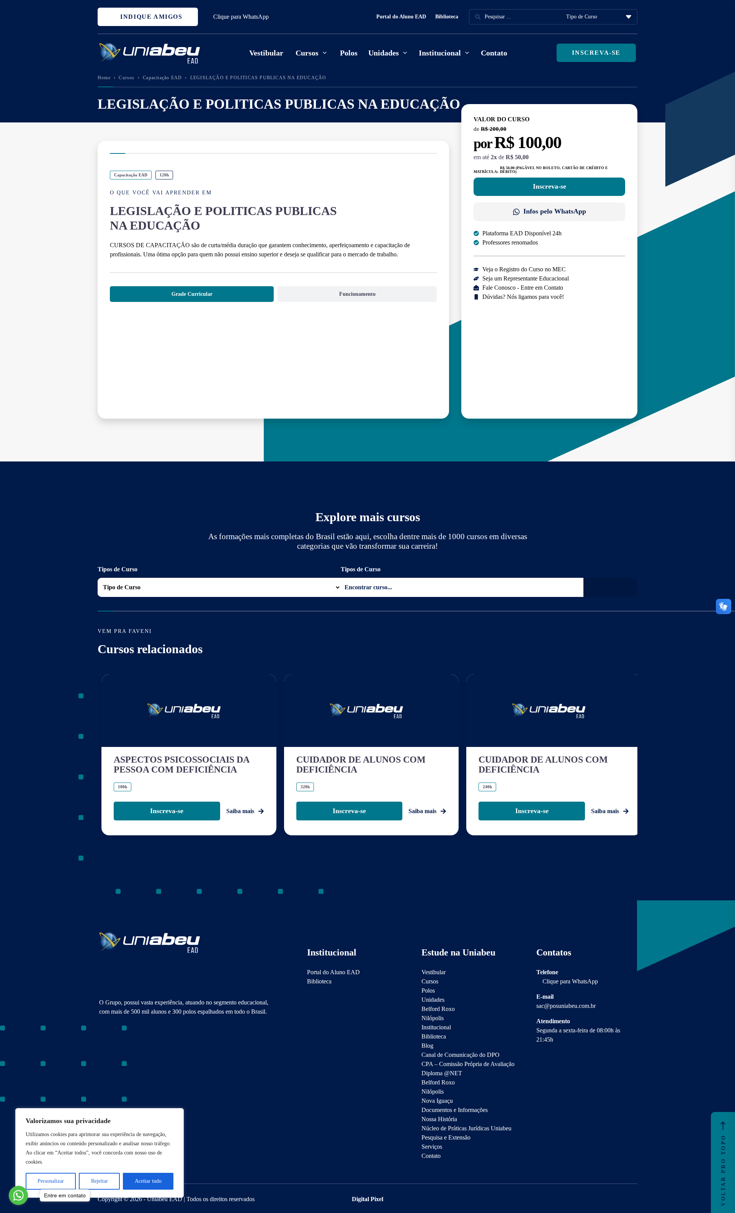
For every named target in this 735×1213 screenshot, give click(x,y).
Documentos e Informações (454, 1110)
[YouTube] (129, 1066)
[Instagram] (102, 1066)
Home (104, 77)
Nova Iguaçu (437, 1100)
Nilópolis (432, 1018)
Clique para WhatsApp (241, 16)
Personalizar (51, 1181)
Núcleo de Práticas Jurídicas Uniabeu (466, 1128)
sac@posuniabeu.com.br (566, 1006)
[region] (99, 1153)
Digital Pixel (367, 1199)
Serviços (431, 1146)
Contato (494, 53)
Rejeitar (99, 1181)
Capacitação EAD (162, 77)
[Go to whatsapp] (18, 1195)
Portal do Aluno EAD (401, 17)
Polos (349, 53)
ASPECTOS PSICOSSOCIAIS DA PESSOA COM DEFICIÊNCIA (181, 764)
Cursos (126, 77)
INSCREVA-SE (596, 52)
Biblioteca (446, 17)
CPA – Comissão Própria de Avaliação (467, 1064)
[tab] (192, 294)
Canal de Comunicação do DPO (460, 1055)
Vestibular (266, 53)
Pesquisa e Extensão (445, 1137)
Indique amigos (150, 16)
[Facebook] (116, 1066)
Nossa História (439, 1119)
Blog (427, 1045)
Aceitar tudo (148, 1181)
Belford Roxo (438, 1009)
